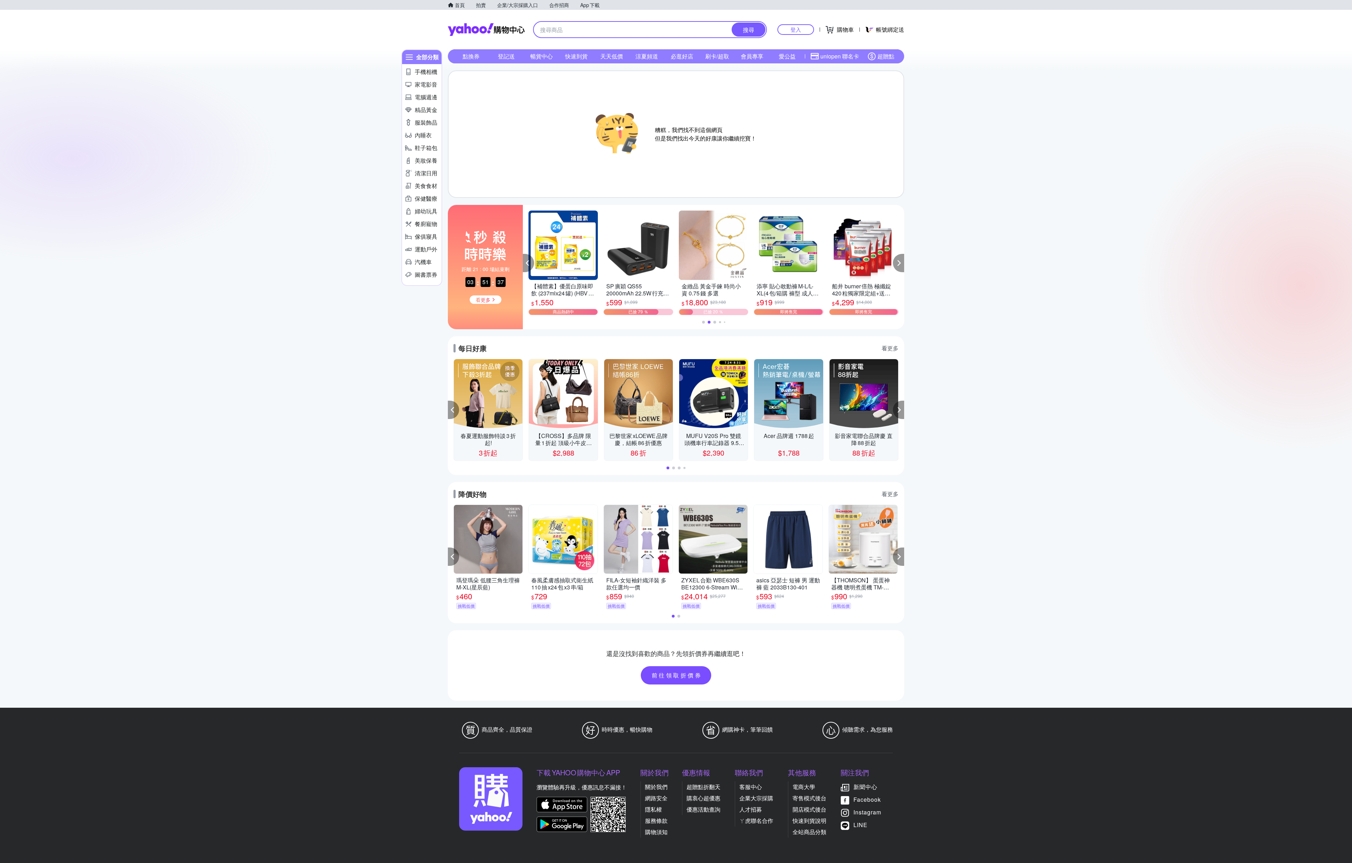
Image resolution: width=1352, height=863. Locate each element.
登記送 (506, 56)
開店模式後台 (809, 809)
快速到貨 (576, 56)
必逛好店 (682, 56)
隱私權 (653, 809)
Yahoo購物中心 (486, 29)
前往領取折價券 (677, 675)
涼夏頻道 (647, 56)
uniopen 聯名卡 (839, 56)
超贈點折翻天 (703, 787)
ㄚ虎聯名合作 (756, 821)
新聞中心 (865, 787)
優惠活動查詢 (703, 809)
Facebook (867, 799)
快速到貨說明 (809, 821)
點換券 (471, 56)
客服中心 (750, 787)
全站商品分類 (809, 832)
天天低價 (611, 56)
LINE (860, 825)
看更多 (890, 348)
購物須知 (656, 832)
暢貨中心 (541, 56)
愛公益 (787, 56)
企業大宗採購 (756, 798)
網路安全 (656, 798)
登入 (795, 29)
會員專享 (752, 56)
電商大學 (804, 787)
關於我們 (656, 787)
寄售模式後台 (809, 798)
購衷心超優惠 (703, 798)
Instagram (867, 812)
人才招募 (750, 809)
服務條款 (656, 821)
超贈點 (885, 56)
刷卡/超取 (717, 56)
